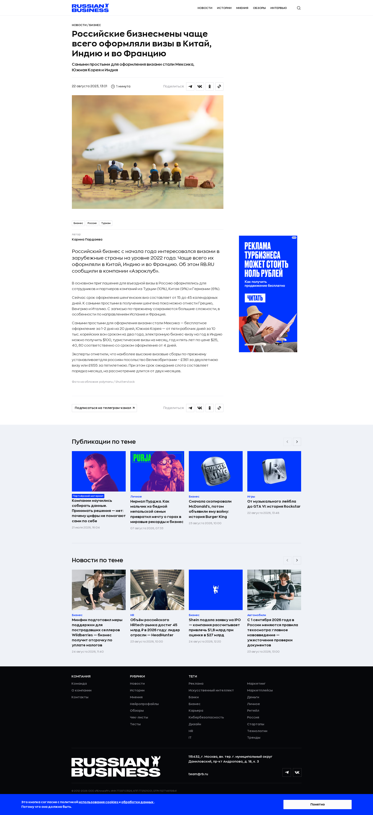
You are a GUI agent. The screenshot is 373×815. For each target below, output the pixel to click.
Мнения (242, 8)
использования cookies (99, 802)
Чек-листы (139, 717)
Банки (194, 697)
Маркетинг (256, 683)
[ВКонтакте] (297, 772)
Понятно (317, 804)
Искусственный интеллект (211, 690)
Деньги (253, 697)
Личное (253, 704)
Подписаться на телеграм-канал (103, 408)
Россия (92, 223)
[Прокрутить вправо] (297, 442)
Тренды (253, 737)
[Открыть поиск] (298, 8)
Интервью (278, 8)
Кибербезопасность (206, 717)
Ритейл (253, 710)
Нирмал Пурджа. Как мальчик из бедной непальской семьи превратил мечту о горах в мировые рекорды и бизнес (156, 511)
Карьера (196, 710)
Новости (205, 8)
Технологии (257, 731)
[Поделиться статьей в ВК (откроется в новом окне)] (200, 86)
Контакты (79, 697)
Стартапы (255, 724)
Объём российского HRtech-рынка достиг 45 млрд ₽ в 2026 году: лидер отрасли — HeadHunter (155, 627)
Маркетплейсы (260, 690)
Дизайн (195, 724)
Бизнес (95, 25)
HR (191, 731)
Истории (224, 8)
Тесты (135, 724)
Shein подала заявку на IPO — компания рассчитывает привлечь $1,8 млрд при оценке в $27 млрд (215, 627)
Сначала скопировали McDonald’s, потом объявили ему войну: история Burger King (210, 509)
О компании (81, 690)
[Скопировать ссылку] (219, 86)
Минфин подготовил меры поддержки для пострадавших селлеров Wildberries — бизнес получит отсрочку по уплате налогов (97, 632)
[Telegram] (286, 772)
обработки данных (137, 802)
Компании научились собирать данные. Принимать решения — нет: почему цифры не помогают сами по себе (99, 511)
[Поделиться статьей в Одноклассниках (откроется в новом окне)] (210, 86)
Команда (79, 683)
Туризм (106, 223)
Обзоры (259, 8)
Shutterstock (125, 381)
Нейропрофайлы (144, 704)
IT (190, 737)
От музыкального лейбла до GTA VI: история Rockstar (274, 504)
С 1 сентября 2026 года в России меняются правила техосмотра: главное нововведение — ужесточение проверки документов (272, 632)
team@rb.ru (198, 774)
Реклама (196, 683)
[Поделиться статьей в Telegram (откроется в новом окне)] (190, 86)
